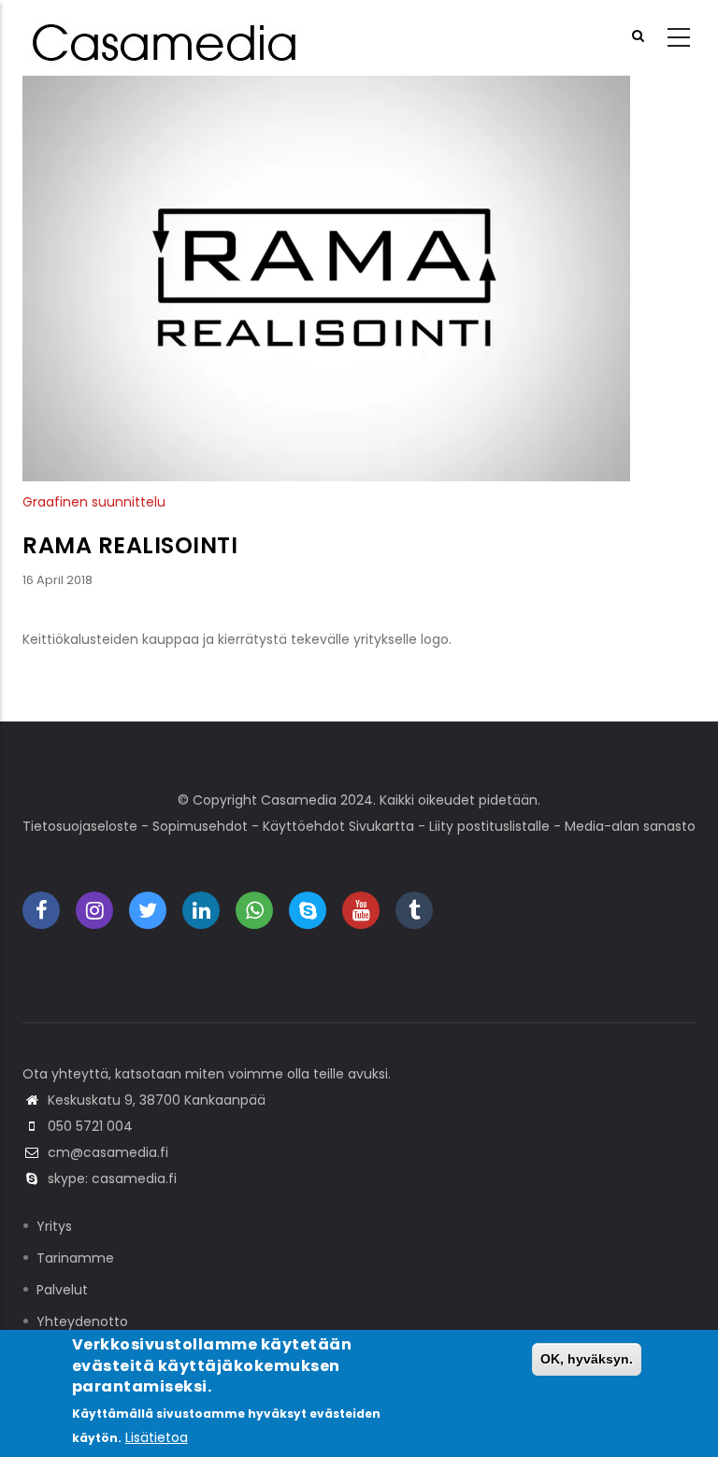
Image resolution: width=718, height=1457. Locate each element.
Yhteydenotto (82, 1321)
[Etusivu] (167, 38)
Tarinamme (75, 1258)
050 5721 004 (90, 1126)
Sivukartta (381, 826)
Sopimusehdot (200, 826)
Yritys (54, 1226)
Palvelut (62, 1289)
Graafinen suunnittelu (93, 502)
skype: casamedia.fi (112, 1178)
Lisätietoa (156, 1437)
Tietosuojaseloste (79, 826)
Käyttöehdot (304, 826)
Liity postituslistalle (489, 826)
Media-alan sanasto (630, 826)
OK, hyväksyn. (586, 1358)
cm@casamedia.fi (108, 1152)
